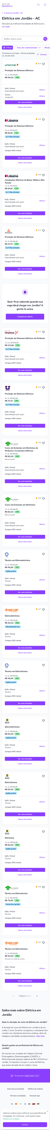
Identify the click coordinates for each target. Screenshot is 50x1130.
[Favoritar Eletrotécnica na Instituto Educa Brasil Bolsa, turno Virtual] (43, 776)
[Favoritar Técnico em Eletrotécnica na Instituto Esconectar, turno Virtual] (43, 665)
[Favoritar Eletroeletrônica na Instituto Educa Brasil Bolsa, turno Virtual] (43, 721)
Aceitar (25, 1124)
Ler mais (6, 26)
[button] (25, 39)
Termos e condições (18, 1096)
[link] (11, 64)
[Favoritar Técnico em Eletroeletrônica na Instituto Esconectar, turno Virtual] (43, 554)
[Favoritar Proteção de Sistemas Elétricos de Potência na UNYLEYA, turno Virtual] (43, 332)
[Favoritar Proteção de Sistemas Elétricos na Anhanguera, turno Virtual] (43, 231)
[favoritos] (38, 5)
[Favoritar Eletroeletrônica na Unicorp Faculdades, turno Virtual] (43, 610)
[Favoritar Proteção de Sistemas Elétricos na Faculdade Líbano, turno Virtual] (43, 119)
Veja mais (40, 1036)
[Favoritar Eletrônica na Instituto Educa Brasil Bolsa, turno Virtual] (43, 832)
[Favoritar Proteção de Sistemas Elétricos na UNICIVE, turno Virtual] (43, 64)
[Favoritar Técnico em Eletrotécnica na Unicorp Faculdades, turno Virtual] (43, 943)
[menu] (45, 5)
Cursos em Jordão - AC (13, 13)
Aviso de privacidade (15, 1089)
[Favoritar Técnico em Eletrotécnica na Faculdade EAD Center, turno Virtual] (43, 887)
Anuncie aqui (35, 1096)
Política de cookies (35, 1089)
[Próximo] (37, 996)
